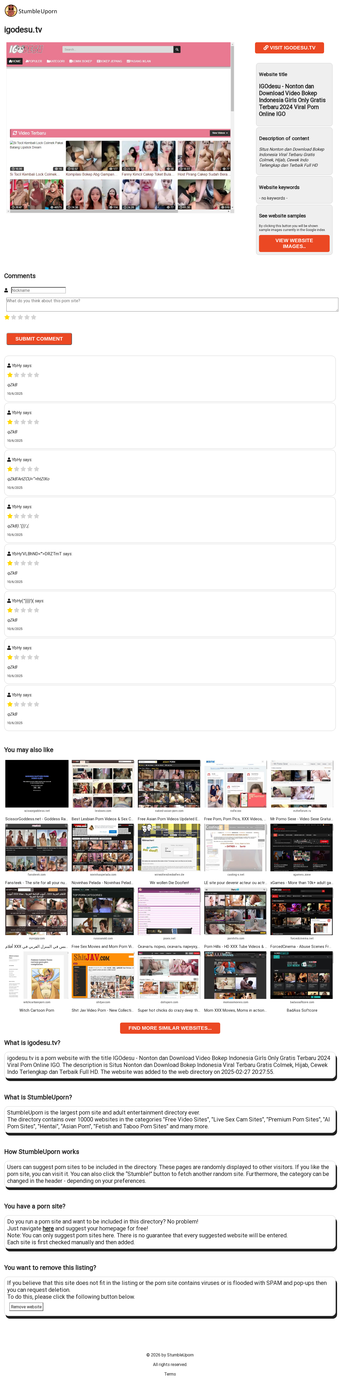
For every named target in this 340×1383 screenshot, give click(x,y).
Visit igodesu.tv (292, 48)
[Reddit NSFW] (235, 806)
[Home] (30, 15)
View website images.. (294, 243)
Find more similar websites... (170, 1028)
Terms (170, 1374)
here (48, 1228)
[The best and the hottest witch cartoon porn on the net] (37, 997)
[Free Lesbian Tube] (103, 806)
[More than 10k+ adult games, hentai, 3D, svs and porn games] (302, 870)
